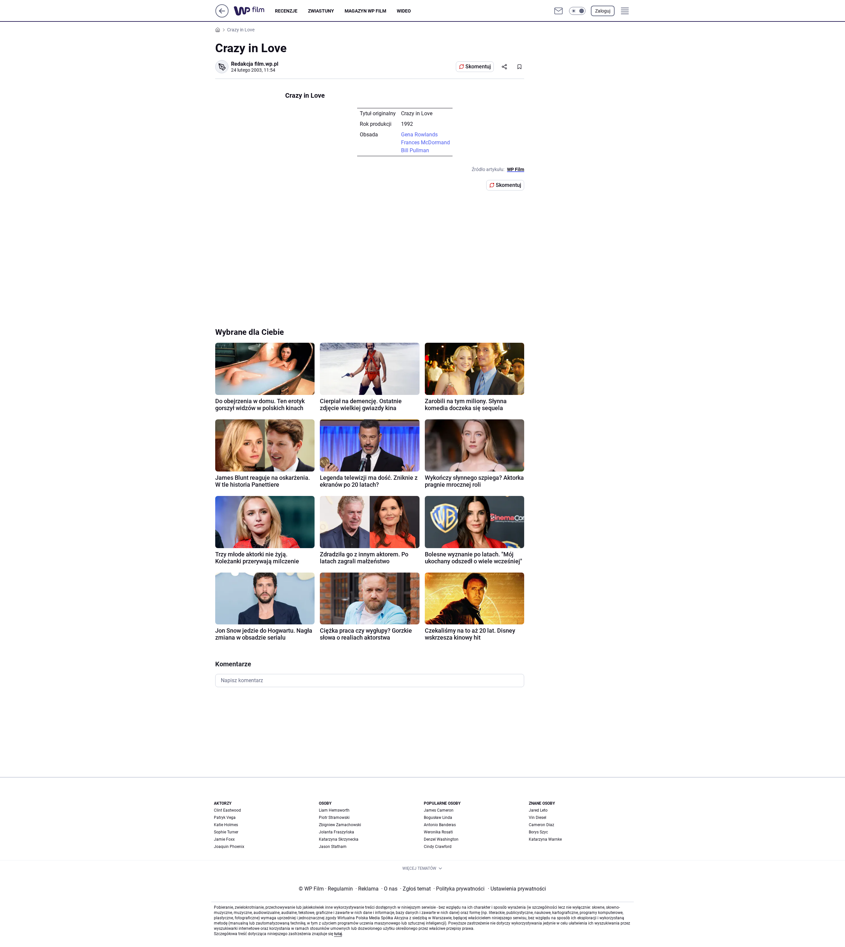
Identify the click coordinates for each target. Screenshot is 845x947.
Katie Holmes (226, 825)
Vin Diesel (537, 817)
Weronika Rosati (438, 832)
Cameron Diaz (541, 825)
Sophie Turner (226, 832)
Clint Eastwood (227, 810)
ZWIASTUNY (321, 11)
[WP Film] (254, 11)
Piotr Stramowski (334, 817)
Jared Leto (538, 810)
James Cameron (439, 810)
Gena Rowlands (419, 134)
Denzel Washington (441, 839)
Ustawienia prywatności (517, 889)
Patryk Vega (225, 817)
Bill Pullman (415, 150)
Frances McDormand (425, 142)
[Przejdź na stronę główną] (222, 16)
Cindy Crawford (438, 846)
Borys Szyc (538, 832)
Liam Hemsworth (334, 810)
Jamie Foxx (224, 839)
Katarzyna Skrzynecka (338, 839)
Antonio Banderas (440, 825)
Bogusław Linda (438, 817)
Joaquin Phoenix (229, 846)
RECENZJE (286, 11)
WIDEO (404, 11)
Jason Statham (333, 846)
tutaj (338, 933)
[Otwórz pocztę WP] (558, 11)
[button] (577, 11)
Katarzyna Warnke (545, 839)
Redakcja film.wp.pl (254, 64)
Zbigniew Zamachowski (340, 825)
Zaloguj (602, 11)
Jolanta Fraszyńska (336, 832)
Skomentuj (478, 66)
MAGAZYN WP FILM (365, 11)
